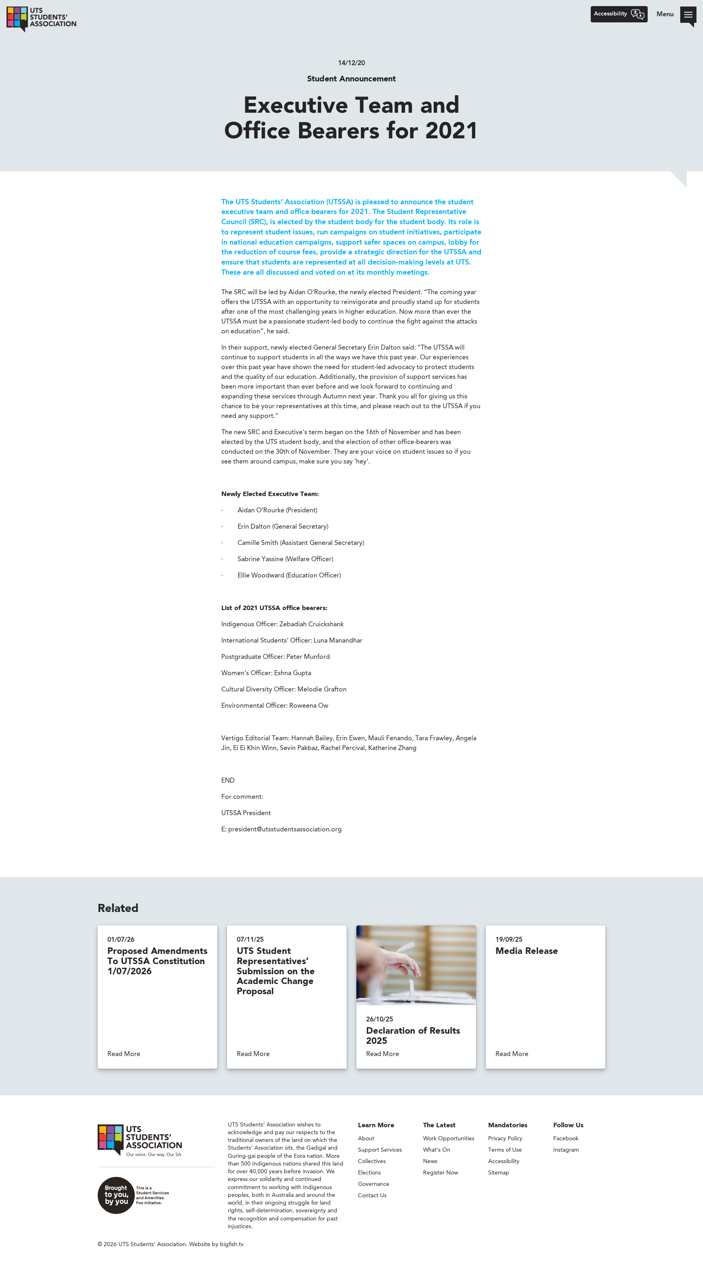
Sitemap (498, 1173)
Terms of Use (505, 1150)
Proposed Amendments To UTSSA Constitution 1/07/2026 (157, 961)
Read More (123, 1054)
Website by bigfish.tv (216, 1244)
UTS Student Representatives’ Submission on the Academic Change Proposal (276, 971)
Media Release (527, 951)
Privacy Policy (505, 1139)
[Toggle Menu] (688, 15)
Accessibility (504, 1161)
